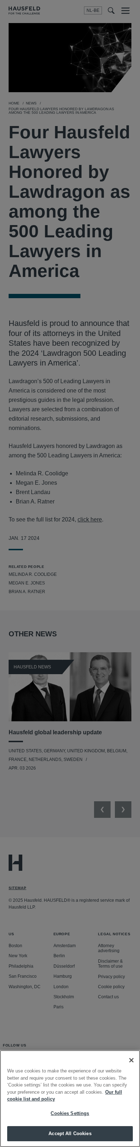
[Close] (131, 1060)
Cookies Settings (70, 1113)
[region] (70, 1098)
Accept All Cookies (69, 1133)
